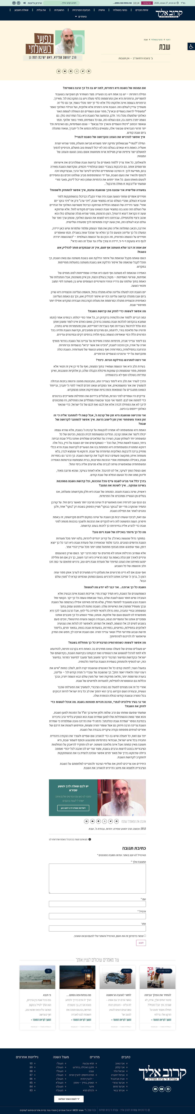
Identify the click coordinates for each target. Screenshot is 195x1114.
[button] (191, 46)
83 (31, 1090)
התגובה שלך (138, 861)
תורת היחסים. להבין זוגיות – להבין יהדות (81, 1077)
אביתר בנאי (119, 1090)
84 (31, 1087)
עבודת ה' (100, 829)
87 (31, 1075)
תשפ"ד (59, 1071)
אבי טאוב (120, 1063)
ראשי (168, 39)
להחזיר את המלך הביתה (157, 995)
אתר (143, 923)
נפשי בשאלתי (120, 10)
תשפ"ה (59, 1067)
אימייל (141, 911)
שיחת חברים (141, 10)
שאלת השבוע (21, 10)
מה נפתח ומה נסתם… (78, 995)
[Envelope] (14, 3)
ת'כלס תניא (88, 1090)
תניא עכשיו (88, 1063)
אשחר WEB (78, 1110)
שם (143, 899)
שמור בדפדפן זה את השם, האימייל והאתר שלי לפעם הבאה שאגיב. (108, 936)
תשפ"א (59, 1083)
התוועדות (59, 10)
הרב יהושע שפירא (122, 829)
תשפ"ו (60, 1063)
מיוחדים (82, 16)
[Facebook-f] (18, 3)
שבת (91, 829)
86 (31, 1079)
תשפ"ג (59, 1075)
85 (31, 1083)
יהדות (109, 829)
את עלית (41, 10)
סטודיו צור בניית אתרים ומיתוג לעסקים (38, 1110)
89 (31, 1067)
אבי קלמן (120, 1067)
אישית (101, 10)
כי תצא (47, 995)
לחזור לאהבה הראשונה (118, 995)
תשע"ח (59, 1090)
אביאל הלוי (119, 1071)
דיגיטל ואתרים (66, 1110)
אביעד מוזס (119, 1087)
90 (31, 1063)
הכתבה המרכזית (81, 10)
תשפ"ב (59, 1079)
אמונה (136, 829)
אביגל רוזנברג (118, 1075)
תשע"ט (59, 1087)
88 (31, 1071)
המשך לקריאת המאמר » (161, 1020)
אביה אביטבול (118, 1079)
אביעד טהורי (118, 1083)
